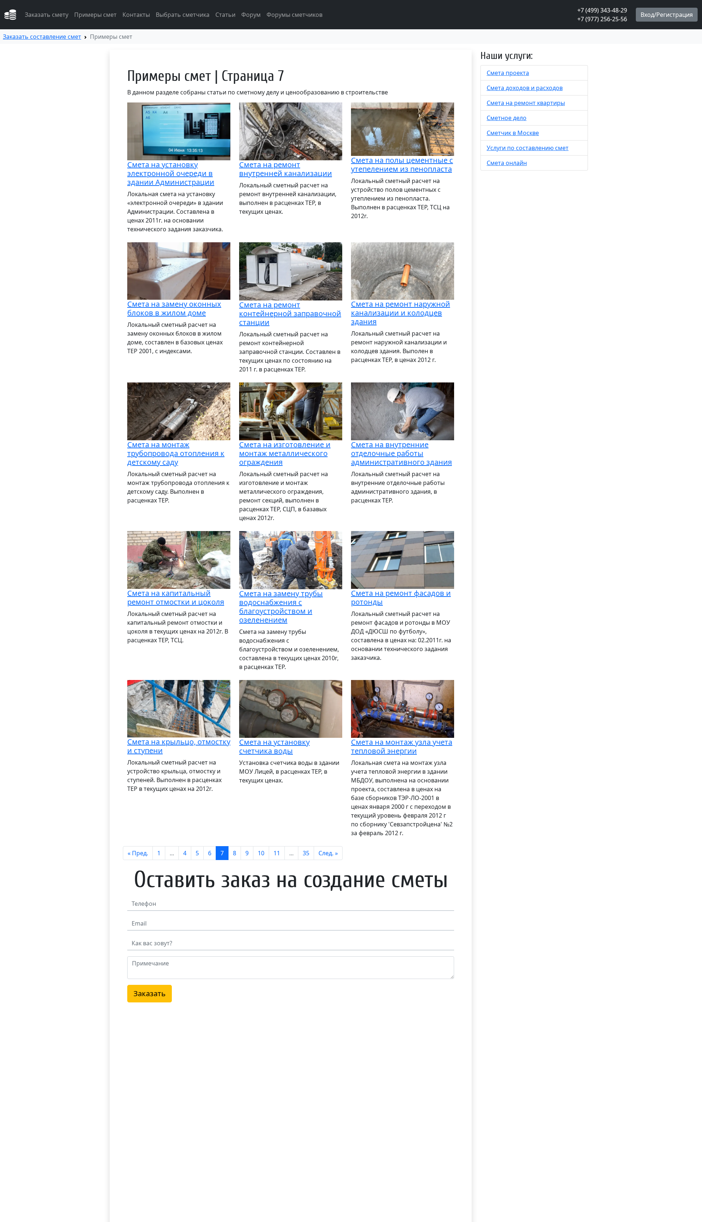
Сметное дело (506, 118)
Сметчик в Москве (513, 133)
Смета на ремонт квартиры (526, 103)
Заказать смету (46, 15)
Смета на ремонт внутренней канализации (285, 169)
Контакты (136, 15)
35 (306, 853)
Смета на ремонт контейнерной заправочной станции (290, 313)
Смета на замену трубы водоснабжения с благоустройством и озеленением (281, 606)
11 (276, 853)
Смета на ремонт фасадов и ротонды (401, 597)
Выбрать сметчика (183, 15)
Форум (251, 15)
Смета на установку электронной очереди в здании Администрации (170, 173)
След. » (328, 853)
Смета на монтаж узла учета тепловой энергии (401, 746)
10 (261, 853)
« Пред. (138, 853)
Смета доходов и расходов (525, 88)
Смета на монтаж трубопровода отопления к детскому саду (175, 453)
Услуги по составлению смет (528, 148)
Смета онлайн (507, 163)
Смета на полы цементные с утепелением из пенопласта (402, 164)
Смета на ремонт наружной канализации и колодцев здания (400, 312)
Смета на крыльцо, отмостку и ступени (178, 746)
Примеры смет (95, 15)
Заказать (149, 993)
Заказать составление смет (42, 37)
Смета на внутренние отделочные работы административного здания (401, 453)
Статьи (225, 15)
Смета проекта (508, 73)
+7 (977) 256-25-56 (602, 19)
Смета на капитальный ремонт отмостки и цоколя (175, 597)
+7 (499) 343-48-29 (602, 10)
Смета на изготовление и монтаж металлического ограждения (285, 453)
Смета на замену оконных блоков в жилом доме (174, 308)
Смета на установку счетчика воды (274, 746)
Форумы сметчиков (294, 15)
